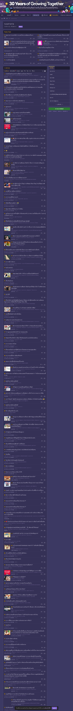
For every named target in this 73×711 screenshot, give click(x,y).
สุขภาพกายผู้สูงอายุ (23, 128)
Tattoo (10, 333)
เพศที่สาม (6, 517)
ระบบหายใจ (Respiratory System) (17, 173)
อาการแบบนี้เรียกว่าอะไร (12, 197)
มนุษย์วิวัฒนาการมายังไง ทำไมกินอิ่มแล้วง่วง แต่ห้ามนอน (20, 694)
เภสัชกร (10, 382)
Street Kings (40, 57)
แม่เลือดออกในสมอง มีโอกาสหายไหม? (15, 589)
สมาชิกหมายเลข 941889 (9, 98)
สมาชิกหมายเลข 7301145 (42, 38)
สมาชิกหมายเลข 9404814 (9, 358)
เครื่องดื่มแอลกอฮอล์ (19, 548)
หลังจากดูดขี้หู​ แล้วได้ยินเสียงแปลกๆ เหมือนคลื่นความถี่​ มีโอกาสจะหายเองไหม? (25, 650)
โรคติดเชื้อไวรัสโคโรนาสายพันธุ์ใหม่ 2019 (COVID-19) (19, 222)
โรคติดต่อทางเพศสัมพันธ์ (18, 108)
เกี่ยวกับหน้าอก (9, 280)
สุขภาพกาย (12, 75)
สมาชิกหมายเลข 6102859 (9, 441)
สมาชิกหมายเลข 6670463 (9, 63)
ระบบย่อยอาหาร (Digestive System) (16, 269)
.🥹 (6, 150)
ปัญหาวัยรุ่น (12, 282)
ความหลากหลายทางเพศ (27, 516)
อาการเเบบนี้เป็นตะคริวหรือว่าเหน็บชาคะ (16, 644)
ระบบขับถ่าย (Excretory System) (27, 102)
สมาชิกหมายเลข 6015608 (9, 469)
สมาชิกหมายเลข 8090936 (9, 641)
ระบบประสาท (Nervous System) (15, 263)
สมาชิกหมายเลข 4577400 (9, 592)
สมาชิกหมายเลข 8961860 (9, 103)
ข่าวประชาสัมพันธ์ (59, 108)
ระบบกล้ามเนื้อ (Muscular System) (21, 75)
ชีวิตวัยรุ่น (6, 508)
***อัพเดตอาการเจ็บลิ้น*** (19, 577)
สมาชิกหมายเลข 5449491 (9, 340)
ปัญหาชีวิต (6, 461)
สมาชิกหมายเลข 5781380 (9, 270)
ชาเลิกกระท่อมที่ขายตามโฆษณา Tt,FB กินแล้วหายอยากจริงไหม (22, 614)
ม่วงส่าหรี (6, 402)
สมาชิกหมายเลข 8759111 (9, 200)
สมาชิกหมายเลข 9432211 (9, 109)
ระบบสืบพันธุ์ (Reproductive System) (58, 94)
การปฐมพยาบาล (18, 333)
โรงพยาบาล (13, 114)
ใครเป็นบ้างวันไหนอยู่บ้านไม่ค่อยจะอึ (15, 460)
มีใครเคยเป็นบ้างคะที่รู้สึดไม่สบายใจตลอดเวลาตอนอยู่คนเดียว (21, 349)
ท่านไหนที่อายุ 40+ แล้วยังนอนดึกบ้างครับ (16, 601)
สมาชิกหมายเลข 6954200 (9, 384)
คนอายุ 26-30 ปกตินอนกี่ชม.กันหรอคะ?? (16, 501)
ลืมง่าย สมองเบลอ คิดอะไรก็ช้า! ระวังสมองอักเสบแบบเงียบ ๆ (28, 325)
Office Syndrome (14, 230)
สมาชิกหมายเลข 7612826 (9, 562)
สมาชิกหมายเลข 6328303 (9, 617)
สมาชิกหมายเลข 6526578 (9, 463)
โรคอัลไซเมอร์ (18, 327)
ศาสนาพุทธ (11, 303)
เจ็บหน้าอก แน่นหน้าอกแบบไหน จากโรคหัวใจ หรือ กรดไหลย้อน (29, 367)
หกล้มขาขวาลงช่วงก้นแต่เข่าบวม (14, 320)
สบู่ (4, 433)
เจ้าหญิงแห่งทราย (7, 378)
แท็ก (7, 18)
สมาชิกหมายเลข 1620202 (9, 135)
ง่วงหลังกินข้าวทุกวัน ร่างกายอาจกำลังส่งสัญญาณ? (25, 533)
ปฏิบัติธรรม (6, 303)
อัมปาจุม (13, 143)
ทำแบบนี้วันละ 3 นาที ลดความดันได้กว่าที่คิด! (24, 307)
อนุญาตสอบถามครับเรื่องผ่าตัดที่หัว (21, 112)
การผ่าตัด (30, 114)
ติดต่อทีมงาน (65, 111)
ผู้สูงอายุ (23, 523)
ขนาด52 (8, 294)
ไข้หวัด (36, 222)
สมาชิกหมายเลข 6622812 (9, 346)
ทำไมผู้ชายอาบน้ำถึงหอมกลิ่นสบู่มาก (15, 432)
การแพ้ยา (15, 406)
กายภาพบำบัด (7, 75)
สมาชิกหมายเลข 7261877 (9, 224)
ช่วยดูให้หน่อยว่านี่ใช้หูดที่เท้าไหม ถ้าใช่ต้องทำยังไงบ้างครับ (20, 438)
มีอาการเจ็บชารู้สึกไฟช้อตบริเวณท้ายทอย (16, 495)
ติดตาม (20, 26)
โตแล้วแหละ (6, 524)
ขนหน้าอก (8, 625)
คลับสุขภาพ (36, 75)
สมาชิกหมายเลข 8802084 (16, 370)
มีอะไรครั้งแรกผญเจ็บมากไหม (46, 47)
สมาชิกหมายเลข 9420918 (9, 206)
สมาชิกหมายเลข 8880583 (9, 92)
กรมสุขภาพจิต (20, 198)
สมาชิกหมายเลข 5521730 (9, 473)
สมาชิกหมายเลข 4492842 (16, 122)
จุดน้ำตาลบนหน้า (17, 118)
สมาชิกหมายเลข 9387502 (9, 542)
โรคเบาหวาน (34, 290)
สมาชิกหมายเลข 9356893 (9, 628)
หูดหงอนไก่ (8, 106)
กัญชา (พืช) (6, 357)
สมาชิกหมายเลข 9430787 (16, 116)
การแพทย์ (9, 102)
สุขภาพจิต (6, 134)
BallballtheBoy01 (7, 665)
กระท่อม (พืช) (8, 616)
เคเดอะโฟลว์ (6, 414)
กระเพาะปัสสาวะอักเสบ (11, 638)
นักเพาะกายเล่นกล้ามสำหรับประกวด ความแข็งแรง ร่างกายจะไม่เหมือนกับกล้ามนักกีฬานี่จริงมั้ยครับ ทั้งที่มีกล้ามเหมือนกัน (22, 43)
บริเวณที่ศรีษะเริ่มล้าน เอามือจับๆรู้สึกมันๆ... (16, 553)
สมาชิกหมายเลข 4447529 (42, 50)
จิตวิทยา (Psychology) (30, 303)
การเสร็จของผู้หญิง (10, 60)
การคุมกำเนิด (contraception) (20, 192)
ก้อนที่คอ (8, 454)
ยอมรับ (54, 708)
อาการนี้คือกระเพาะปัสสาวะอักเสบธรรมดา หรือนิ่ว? (19, 620)
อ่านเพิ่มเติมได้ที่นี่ (47, 708)
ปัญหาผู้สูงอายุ (20, 566)
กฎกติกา (50, 111)
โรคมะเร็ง (25, 166)
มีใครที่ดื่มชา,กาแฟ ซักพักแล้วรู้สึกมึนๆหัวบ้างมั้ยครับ (19, 95)
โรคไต (18, 394)
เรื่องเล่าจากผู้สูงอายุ (22, 134)
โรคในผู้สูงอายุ (22, 251)
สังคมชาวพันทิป (21, 96)
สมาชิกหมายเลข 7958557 (9, 194)
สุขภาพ (12, 141)
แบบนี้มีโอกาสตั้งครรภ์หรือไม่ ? (13, 191)
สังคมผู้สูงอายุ (16, 602)
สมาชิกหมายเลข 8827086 (16, 580)
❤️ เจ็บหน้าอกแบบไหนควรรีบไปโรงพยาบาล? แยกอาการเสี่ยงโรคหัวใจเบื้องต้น (25, 521)
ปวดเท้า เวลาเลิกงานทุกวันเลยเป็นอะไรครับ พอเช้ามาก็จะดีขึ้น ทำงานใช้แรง (24, 490)
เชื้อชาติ (5, 90)
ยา (24, 120)
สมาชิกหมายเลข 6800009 (16, 704)
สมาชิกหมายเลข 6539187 (16, 635)
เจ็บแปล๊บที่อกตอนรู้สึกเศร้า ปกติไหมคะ (15, 443)
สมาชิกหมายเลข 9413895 (16, 259)
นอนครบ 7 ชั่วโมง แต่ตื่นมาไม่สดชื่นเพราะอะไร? (25, 595)
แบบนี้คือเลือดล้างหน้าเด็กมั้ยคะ (13, 314)
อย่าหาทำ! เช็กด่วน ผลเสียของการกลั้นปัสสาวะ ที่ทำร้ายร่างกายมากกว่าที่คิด (24, 393)
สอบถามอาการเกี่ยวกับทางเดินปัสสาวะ (15, 100)
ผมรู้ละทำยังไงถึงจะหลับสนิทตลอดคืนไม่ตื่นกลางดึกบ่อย (19, 132)
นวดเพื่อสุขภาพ (18, 584)
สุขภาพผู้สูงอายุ (12, 96)
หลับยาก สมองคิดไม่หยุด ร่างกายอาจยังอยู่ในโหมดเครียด (27, 656)
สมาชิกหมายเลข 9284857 (9, 457)
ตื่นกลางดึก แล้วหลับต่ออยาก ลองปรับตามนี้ (23, 687)
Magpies (6, 530)
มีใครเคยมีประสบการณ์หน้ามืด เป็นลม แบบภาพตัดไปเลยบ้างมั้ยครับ (22, 249)
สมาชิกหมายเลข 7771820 (9, 503)
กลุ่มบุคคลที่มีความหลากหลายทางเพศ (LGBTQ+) (13, 516)
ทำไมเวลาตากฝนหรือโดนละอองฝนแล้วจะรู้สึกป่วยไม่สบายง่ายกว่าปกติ (23, 682)
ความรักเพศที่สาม (41, 516)
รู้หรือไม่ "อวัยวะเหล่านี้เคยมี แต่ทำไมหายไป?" (24, 476)
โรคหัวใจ (13, 128)
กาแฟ (16, 96)
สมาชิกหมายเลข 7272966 (9, 152)
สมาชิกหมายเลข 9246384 (9, 492)
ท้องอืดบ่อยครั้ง (9, 707)
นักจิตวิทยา (52, 91)
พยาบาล (5, 339)
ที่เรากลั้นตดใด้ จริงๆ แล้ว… (12, 411)
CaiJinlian (6, 396)
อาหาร (12, 245)
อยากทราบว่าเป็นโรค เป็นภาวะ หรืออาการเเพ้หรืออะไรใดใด (28, 255)
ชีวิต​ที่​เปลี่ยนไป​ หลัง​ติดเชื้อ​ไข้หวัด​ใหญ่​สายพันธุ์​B (18, 221)
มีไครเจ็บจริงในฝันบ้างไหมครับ (13, 559)
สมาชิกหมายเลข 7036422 (9, 323)
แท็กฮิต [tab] (51, 68)
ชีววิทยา (9, 90)
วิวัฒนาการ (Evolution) (19, 478)
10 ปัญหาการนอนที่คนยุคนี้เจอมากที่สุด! (23, 387)
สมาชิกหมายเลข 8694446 (9, 335)
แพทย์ (5, 102)
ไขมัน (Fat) (24, 187)
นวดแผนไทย (6, 345)
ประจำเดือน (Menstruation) (9, 192)
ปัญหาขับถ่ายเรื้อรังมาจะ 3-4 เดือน (14, 209)
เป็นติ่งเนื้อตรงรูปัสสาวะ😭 (12, 203)
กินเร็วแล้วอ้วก (9, 267)
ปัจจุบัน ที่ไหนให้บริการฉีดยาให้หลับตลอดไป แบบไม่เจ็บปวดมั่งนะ (22, 338)
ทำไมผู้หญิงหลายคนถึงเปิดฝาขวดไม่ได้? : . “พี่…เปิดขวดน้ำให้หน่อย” (22, 527)
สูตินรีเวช (15, 376)
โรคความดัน (13, 290)
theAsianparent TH (47, 44)
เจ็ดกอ (12, 611)
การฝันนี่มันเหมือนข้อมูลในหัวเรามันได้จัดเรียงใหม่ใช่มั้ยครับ (21, 449)
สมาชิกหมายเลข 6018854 (9, 435)
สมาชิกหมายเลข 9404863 (9, 352)
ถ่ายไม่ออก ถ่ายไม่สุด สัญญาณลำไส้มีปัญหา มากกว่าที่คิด (27, 570)
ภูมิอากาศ (28, 683)
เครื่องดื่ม (20, 529)
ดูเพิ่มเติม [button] (59, 104)
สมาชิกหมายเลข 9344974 (9, 498)
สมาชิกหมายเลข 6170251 (9, 57)
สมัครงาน (60, 111)
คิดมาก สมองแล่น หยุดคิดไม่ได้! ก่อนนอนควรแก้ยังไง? (26, 236)
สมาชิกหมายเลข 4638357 (9, 38)
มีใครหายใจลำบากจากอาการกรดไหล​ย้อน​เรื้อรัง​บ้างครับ (20, 668)
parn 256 (39, 63)
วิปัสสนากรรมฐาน (17, 303)
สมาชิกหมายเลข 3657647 (9, 556)
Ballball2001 (6, 147)
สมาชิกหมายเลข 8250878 (9, 283)
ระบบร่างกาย (30, 75)
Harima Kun (6, 567)
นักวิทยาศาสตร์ (33, 703)
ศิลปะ (13, 333)
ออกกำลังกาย (13, 83)
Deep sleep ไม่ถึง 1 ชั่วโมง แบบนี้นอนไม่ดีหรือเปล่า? (26, 273)
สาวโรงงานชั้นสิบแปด (8, 684)
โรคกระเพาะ (32, 369)
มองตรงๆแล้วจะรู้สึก (7, 653)
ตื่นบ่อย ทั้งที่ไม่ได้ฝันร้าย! (19, 170)
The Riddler (6, 180)
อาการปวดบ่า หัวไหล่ (11, 343)
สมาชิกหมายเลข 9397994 (9, 446)
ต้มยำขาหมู (6, 586)
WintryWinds (12, 44)
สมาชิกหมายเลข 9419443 (9, 210)
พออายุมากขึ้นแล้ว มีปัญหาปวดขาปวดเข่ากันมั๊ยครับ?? (19, 565)
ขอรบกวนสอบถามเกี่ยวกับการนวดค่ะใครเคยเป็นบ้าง (19, 583)
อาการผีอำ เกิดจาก (10, 261)
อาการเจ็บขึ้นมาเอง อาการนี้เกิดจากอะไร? (16, 177)
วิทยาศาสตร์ (19, 83)
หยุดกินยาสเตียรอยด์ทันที (12, 381)
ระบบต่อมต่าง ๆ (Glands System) (36, 257)
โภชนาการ (28, 237)
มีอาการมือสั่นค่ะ (10, 466)
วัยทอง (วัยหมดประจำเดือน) (29, 420)
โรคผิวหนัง (6, 108)
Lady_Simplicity (14, 188)
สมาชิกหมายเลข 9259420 (9, 305)
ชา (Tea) (23, 616)
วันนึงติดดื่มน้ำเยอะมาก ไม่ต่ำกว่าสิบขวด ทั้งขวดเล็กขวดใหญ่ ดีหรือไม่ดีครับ (24, 662)
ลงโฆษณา (55, 111)
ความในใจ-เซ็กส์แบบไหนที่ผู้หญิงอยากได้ (16, 47)
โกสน (5, 671)
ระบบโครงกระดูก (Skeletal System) (27, 321)
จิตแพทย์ (10, 198)
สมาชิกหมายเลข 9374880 (9, 647)
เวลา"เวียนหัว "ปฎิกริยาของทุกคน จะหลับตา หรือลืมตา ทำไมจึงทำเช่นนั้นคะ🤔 (25, 399)
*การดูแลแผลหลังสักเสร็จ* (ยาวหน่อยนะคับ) (16, 332)
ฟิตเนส (28, 634)
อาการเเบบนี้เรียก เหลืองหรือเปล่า (14, 355)
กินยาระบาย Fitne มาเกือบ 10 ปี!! (14, 472)
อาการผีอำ (8, 539)
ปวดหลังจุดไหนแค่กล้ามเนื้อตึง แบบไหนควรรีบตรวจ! (52, 60)
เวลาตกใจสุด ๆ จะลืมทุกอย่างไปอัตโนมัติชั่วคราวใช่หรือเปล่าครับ (22, 146)
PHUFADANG (6, 518)
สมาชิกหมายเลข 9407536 (9, 317)
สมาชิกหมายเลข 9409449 (9, 297)
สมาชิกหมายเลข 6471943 (9, 264)
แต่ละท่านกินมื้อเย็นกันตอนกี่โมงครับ (15, 361)
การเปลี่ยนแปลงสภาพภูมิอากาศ (15, 683)
